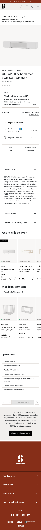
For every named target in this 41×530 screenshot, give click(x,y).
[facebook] (12, 515)
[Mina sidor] (21, 6)
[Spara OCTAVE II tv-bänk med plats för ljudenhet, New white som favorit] (37, 402)
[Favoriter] (27, 6)
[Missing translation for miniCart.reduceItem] (3, 402)
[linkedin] (28, 515)
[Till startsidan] (3, 6)
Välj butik (34, 138)
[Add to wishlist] (11, 278)
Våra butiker (9, 493)
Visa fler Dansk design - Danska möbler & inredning (19, 380)
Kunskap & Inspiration (13, 502)
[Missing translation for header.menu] (38, 6)
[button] (6, 85)
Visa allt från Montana (12, 292)
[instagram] (17, 515)
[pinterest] (23, 515)
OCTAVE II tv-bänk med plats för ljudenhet (18, 22)
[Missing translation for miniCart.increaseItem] (10, 402)
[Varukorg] (32, 6)
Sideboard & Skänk (9, 19)
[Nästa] (37, 45)
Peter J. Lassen (8, 70)
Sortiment (8, 485)
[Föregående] (4, 45)
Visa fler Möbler (9, 361)
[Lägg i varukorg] (15, 278)
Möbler (5, 17)
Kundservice (9, 476)
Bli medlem (34, 103)
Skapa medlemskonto (20, 433)
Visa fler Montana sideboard (14, 374)
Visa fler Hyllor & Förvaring (13, 385)
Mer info (34, 130)
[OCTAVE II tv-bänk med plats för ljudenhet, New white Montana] (20, 45)
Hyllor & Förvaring (16, 17)
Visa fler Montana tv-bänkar (14, 390)
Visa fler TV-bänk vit (11, 370)
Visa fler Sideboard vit (12, 365)
